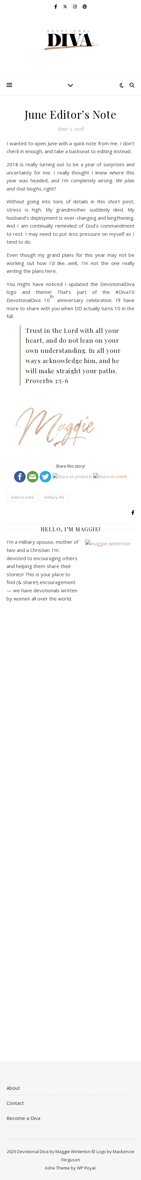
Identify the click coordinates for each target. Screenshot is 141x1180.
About (13, 1088)
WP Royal (86, 1168)
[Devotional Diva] (70, 40)
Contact (15, 1103)
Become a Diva (23, 1118)
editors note (22, 497)
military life (54, 497)
